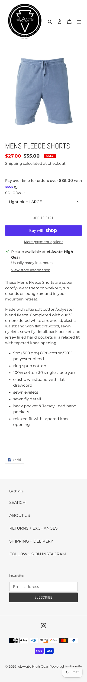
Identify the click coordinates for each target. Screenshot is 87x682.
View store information (30, 270)
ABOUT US (19, 515)
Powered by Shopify (65, 666)
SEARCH (17, 502)
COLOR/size (15, 193)
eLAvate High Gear (33, 666)
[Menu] (79, 21)
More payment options (43, 242)
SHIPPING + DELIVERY (31, 541)
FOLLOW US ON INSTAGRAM (37, 554)
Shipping (13, 163)
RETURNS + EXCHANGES (33, 528)
